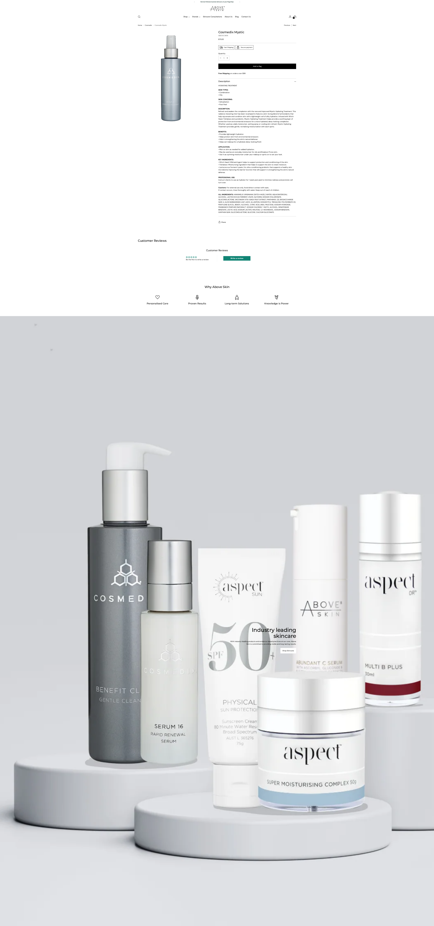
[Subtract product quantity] (220, 58)
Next (294, 25)
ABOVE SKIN (223, 35)
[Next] (239, 2)
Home (140, 25)
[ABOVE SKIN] (217, 8)
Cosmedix (148, 25)
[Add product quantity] (227, 58)
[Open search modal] (139, 16)
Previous (287, 25)
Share (223, 222)
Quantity (221, 53)
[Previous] (194, 2)
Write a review (236, 258)
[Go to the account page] (290, 16)
